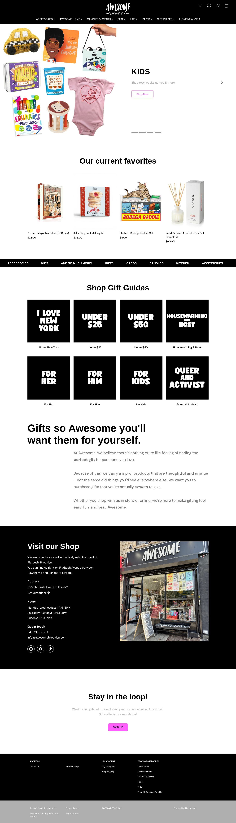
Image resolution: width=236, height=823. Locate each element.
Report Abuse (72, 813)
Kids (140, 787)
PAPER (146, 19)
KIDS (133, 19)
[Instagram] (31, 648)
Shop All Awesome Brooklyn (150, 792)
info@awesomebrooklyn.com (46, 637)
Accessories (143, 766)
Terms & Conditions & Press (42, 808)
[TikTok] (50, 648)
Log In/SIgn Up (108, 766)
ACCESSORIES (44, 19)
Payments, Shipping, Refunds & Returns (44, 815)
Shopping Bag (108, 771)
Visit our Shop (72, 766)
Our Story (34, 766)
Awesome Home (145, 771)
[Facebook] (40, 648)
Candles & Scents (146, 776)
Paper (140, 782)
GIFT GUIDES (165, 19)
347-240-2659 (37, 632)
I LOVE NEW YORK (189, 19)
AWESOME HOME (70, 19)
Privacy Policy (72, 808)
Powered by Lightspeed (185, 808)
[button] (118, 8)
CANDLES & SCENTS (99, 19)
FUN (120, 19)
